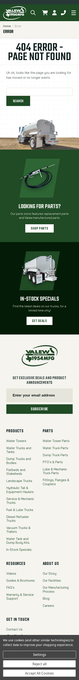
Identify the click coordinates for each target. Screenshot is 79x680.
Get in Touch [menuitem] (17, 619)
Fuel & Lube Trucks (19, 510)
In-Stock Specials (39, 299)
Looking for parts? (40, 206)
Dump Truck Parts (55, 455)
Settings (39, 654)
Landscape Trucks (19, 481)
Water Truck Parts (55, 448)
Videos (11, 573)
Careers (48, 606)
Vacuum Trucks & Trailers (18, 530)
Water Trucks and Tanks (18, 450)
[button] (33, 12)
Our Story (49, 573)
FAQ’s (10, 587)
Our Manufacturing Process (56, 589)
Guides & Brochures (20, 580)
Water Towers (16, 441)
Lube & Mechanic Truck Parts (55, 471)
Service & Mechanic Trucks (20, 501)
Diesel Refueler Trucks (17, 519)
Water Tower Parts (56, 441)
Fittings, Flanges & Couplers (56, 482)
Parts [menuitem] (48, 431)
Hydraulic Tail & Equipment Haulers (20, 490)
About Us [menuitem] (51, 563)
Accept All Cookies (39, 673)
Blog (46, 598)
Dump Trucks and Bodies (18, 461)
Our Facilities (52, 580)
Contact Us (14, 629)
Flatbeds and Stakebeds (15, 472)
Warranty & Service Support (20, 596)
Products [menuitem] (15, 431)
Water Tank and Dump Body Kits (17, 541)
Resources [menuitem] (15, 563)
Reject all (39, 664)
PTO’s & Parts (53, 462)
